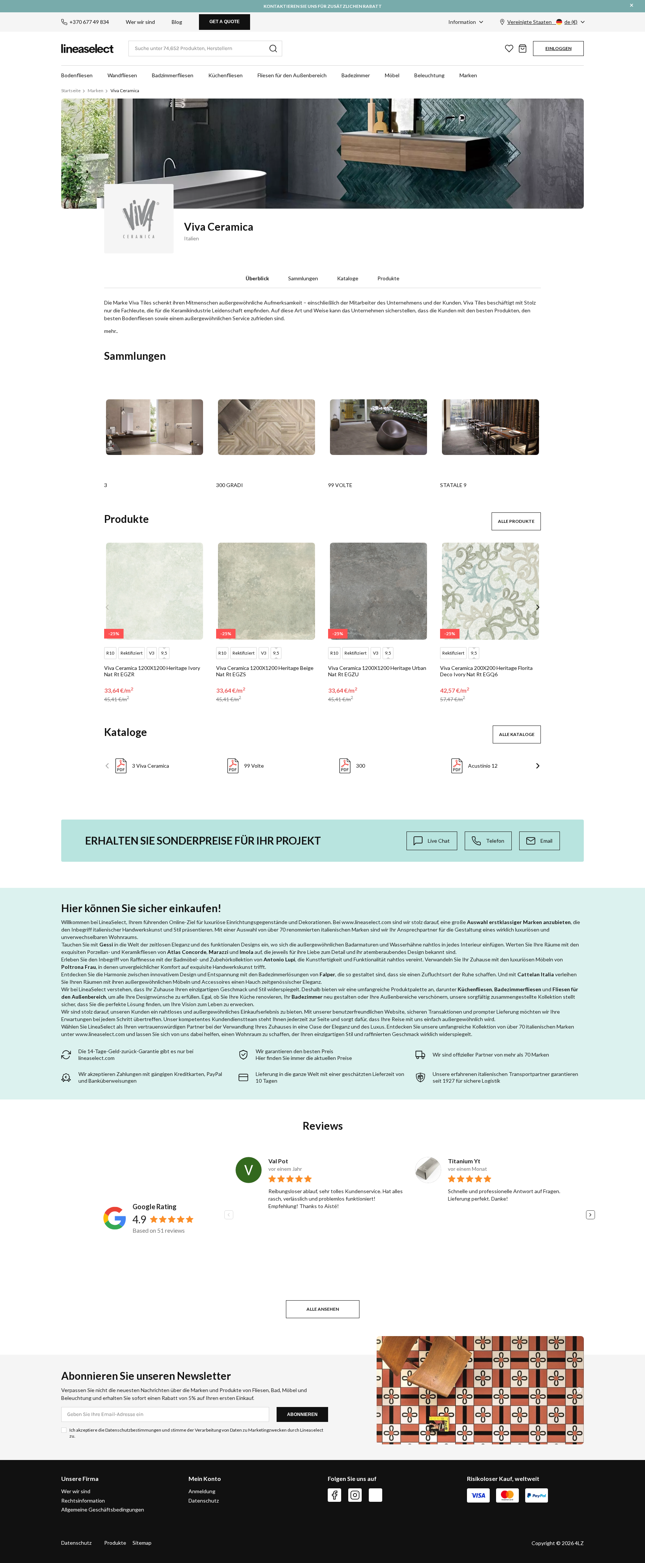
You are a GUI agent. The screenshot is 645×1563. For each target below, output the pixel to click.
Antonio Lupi (279, 959)
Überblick (257, 278)
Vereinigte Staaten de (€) (542, 22)
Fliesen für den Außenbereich (292, 75)
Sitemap (142, 1542)
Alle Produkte (516, 521)
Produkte (388, 278)
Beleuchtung (429, 75)
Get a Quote (224, 21)
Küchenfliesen (225, 75)
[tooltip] (432, 841)
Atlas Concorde (186, 952)
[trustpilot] (375, 1495)
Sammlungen (303, 278)
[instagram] (355, 1495)
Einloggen (558, 48)
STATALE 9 (453, 485)
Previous (107, 417)
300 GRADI (229, 485)
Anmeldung (201, 1491)
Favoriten (509, 48)
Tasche (522, 48)
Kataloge (347, 278)
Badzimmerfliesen (172, 75)
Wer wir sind (140, 22)
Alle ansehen (322, 1309)
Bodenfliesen (77, 75)
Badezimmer (356, 75)
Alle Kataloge (517, 734)
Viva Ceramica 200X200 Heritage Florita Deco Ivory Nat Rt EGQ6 (486, 671)
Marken (468, 75)
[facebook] (334, 1495)
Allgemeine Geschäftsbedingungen (102, 1509)
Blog (177, 22)
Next (538, 417)
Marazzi (218, 952)
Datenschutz (203, 1500)
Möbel (392, 75)
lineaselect (87, 48)
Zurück (107, 766)
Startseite (71, 90)
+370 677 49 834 (89, 22)
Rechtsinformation (83, 1500)
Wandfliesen (122, 75)
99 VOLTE (340, 485)
